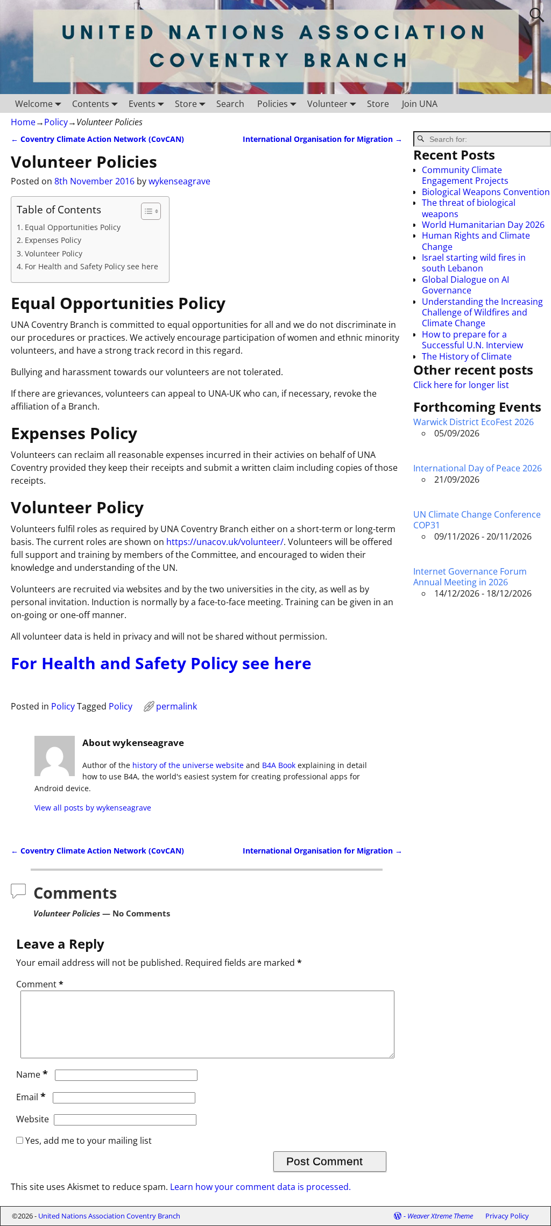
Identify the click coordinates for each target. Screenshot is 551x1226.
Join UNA (419, 104)
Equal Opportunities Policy (73, 227)
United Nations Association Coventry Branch (109, 1216)
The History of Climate (467, 356)
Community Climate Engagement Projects (465, 175)
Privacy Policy (507, 1216)
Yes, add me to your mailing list (87, 1140)
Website (32, 1119)
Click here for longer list (461, 385)
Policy (56, 122)
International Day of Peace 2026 (477, 468)
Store (186, 104)
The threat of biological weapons (468, 208)
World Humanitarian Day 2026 (483, 225)
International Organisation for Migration (322, 139)
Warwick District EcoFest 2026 (473, 422)
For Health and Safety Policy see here (91, 266)
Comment (39, 984)
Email (31, 1097)
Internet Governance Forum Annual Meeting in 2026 (470, 576)
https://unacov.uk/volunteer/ (225, 542)
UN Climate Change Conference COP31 (477, 519)
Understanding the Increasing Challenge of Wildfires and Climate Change (482, 312)
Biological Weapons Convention (486, 192)
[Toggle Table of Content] (145, 211)
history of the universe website (188, 765)
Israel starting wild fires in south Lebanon (474, 263)
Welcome (34, 104)
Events (142, 104)
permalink (176, 706)
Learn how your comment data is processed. (260, 1187)
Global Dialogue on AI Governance (465, 285)
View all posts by (92, 807)
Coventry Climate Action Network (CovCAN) (97, 139)
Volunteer (327, 104)
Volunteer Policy (53, 253)
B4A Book (278, 765)
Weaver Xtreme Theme (440, 1216)
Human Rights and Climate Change (476, 241)
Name (32, 1074)
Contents (90, 104)
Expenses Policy (53, 240)
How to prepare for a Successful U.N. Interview (472, 339)
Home (23, 122)
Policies (272, 104)
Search (230, 104)
